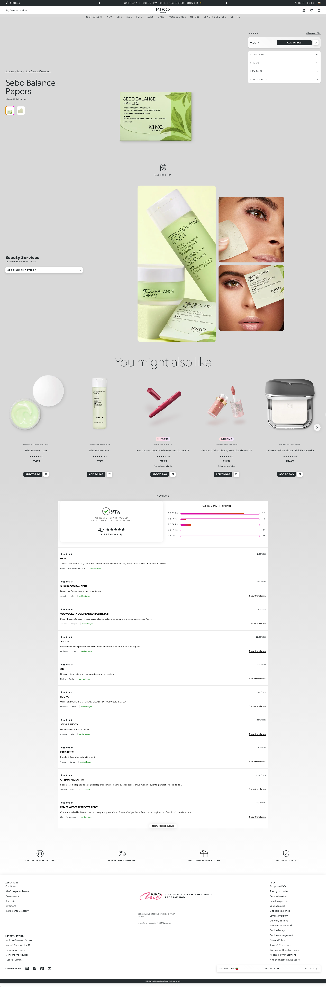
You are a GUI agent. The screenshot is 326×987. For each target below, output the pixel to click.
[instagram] (27, 968)
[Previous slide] (99, 3)
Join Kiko (10, 901)
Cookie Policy (277, 930)
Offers (195, 17)
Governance (12, 896)
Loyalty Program (279, 915)
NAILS (150, 17)
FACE (129, 17)
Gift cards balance (280, 910)
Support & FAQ (278, 886)
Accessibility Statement (283, 954)
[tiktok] (42, 968)
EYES (139, 17)
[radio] (9, 110)
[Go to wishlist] (311, 10)
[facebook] (34, 968)
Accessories (177, 17)
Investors (10, 905)
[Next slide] (226, 3)
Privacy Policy (277, 940)
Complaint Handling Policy (285, 949)
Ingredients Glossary (17, 910)
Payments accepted (281, 925)
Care (161, 17)
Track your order (279, 891)
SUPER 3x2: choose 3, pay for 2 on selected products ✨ (163, 3)
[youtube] (49, 968)
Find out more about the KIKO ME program (154, 923)
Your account (277, 905)
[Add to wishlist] (316, 42)
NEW (110, 17)
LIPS (119, 17)
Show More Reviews (163, 826)
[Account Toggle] (304, 10)
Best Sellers (94, 17)
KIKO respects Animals (18, 891)
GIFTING (235, 17)
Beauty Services (215, 17)
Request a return (279, 896)
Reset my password (280, 901)
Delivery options (279, 920)
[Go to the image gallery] (156, 92)
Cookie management (281, 935)
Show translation (257, 596)
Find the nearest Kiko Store (285, 959)
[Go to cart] (319, 10)
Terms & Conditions (280, 945)
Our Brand (11, 886)
